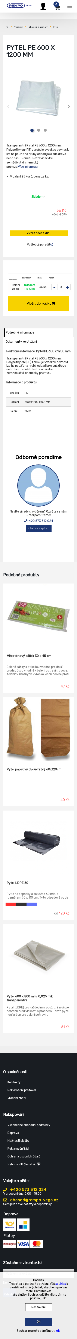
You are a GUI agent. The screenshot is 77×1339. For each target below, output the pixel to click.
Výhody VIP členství (21, 1164)
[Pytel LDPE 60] (38, 843)
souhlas (60, 1284)
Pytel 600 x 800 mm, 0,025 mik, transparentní (30, 998)
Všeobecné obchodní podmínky (28, 1125)
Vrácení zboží (16, 1098)
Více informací (28, 167)
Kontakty (14, 1082)
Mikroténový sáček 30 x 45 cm (29, 656)
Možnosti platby (18, 1141)
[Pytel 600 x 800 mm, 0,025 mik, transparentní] (38, 956)
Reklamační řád (18, 1148)
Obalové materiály (38, 27)
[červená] (11, 904)
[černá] (21, 904)
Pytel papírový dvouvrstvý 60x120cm (34, 769)
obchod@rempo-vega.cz (34, 1200)
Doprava (13, 1133)
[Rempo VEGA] (19, 5)
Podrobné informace (20, 332)
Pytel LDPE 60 (17, 883)
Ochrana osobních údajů (23, 1156)
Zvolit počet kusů (39, 233)
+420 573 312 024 (40, 521)
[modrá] (32, 904)
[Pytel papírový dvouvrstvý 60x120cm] (38, 729)
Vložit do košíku (39, 303)
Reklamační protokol (21, 1090)
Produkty (18, 27)
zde (58, 1331)
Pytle (55, 27)
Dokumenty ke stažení (21, 342)
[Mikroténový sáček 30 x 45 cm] (38, 615)
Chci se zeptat (38, 528)
